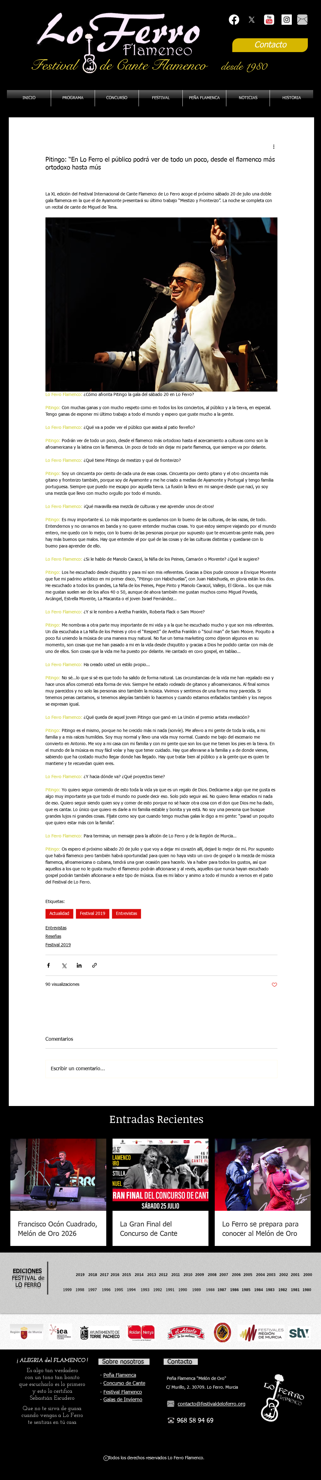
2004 (260, 1275)
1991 (170, 1290)
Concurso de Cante (124, 1383)
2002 (283, 1275)
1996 (108, 1290)
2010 (188, 1275)
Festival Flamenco (122, 1392)
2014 (139, 1275)
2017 (104, 1275)
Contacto (179, 1362)
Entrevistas (126, 913)
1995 (119, 1290)
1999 (69, 1290)
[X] (251, 19)
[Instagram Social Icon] (287, 19)
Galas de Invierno (122, 1400)
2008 (213, 1275)
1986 (235, 1290)
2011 (177, 1275)
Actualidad (59, 913)
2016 (115, 1275)
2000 (307, 1275)
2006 (238, 1275)
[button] (204, 98)
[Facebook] (234, 19)
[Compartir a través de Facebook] (48, 965)
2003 (273, 1275)
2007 (225, 1275)
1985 (246, 1290)
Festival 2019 (92, 913)
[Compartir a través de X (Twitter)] (64, 965)
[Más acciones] (273, 146)
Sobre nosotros (123, 1362)
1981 (295, 1290)
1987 (224, 1290)
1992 (157, 1290)
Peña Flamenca (119, 1375)
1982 (284, 1290)
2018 (93, 1275)
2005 (250, 1275)
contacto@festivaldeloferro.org (211, 1404)
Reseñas (53, 936)
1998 (82, 1290)
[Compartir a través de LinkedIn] (79, 965)
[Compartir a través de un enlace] (94, 965)
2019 (81, 1275)
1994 (132, 1290)
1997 (95, 1290)
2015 (126, 1275)
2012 (165, 1275)
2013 (153, 1275)
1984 (260, 1290)
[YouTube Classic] (269, 19)
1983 (270, 1290)
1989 (198, 1290)
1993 (145, 1290)
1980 (308, 1290)
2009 (201, 1275)
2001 (297, 1275)
